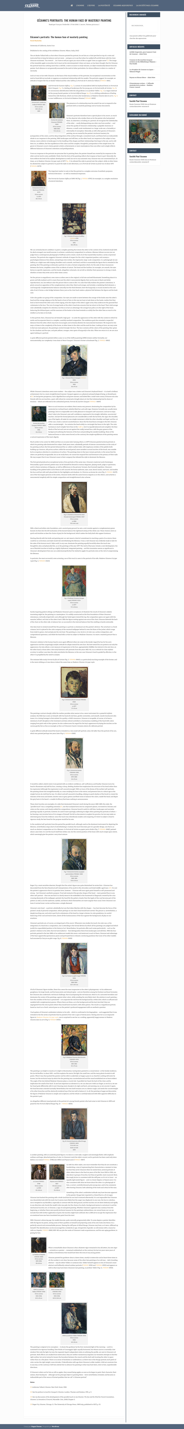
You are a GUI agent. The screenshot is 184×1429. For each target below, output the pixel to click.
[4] (110, 888)
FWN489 (88, 98)
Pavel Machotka (36, 41)
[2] (32, 396)
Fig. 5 (114, 88)
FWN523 (77, 1160)
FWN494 (65, 938)
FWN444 (68, 733)
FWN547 (85, 1265)
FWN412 (109, 472)
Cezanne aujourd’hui (123, 5)
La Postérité (104, 5)
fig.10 (88, 93)
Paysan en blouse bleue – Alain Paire (142, 77)
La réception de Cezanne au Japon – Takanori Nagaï (142, 70)
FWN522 (102, 340)
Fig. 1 (72, 86)
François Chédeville (62, 24)
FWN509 (53, 1020)
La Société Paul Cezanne (147, 5)
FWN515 (45, 1230)
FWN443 (42, 561)
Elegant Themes (36, 1426)
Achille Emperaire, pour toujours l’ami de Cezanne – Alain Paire (142, 53)
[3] (61, 807)
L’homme (80, 5)
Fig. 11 (102, 91)
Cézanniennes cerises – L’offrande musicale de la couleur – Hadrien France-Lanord (141, 85)
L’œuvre (91, 5)
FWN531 (103, 81)
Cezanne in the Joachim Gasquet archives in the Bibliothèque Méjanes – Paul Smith (143, 62)
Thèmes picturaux (92, 24)
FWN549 (106, 1268)
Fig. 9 (115, 96)
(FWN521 (93, 402)
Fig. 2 (60, 88)
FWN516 (85, 179)
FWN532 (65, 1104)
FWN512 (47, 1160)
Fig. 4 (68, 161)
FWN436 (34, 166)
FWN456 (72, 660)
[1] (108, 60)
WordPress (55, 1426)
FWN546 (99, 1265)
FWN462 (102, 829)
